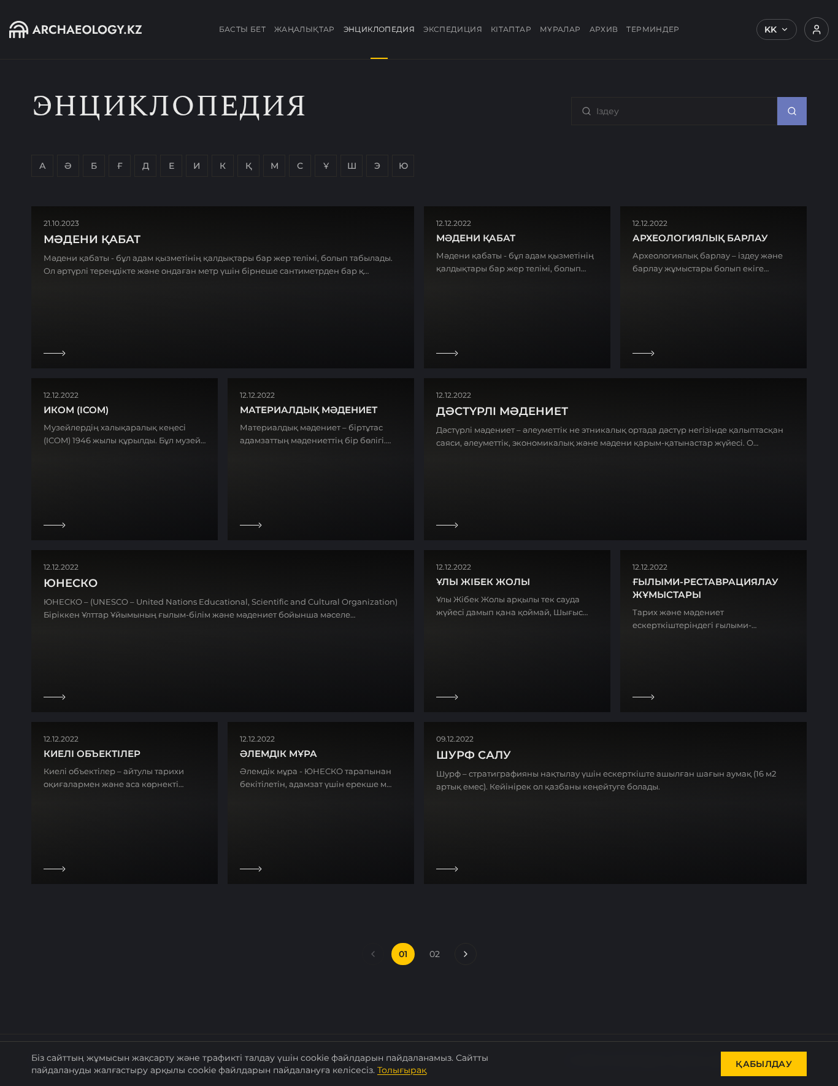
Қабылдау (764, 1063)
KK (770, 29)
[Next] (466, 954)
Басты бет (242, 29)
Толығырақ (401, 1070)
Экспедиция (452, 29)
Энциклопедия (379, 29)
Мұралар (560, 29)
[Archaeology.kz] (75, 29)
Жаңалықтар (304, 29)
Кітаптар (511, 29)
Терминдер (652, 29)
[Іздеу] (792, 111)
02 (434, 954)
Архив (604, 29)
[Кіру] (816, 29)
